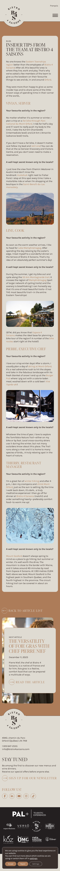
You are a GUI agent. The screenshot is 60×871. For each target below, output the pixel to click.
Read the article (27, 682)
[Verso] (23, 826)
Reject (22, 864)
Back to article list (26, 611)
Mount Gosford (14, 556)
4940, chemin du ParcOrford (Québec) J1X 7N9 (14, 739)
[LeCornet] (51, 839)
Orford (48, 79)
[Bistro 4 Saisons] (14, 15)
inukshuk (22, 175)
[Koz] (8, 839)
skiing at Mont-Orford (39, 366)
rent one (35, 146)
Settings (35, 864)
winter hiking (32, 481)
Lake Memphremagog (29, 247)
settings (33, 858)
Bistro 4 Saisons (25, 496)
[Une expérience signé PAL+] (30, 814)
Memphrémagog (37, 280)
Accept (10, 864)
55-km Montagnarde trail (35, 277)
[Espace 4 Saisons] (9, 826)
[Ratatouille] (37, 839)
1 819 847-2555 (9, 746)
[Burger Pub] (50, 826)
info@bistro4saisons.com (15, 749)
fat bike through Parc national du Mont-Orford (25, 122)
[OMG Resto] (23, 839)
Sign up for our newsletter (33, 778)
